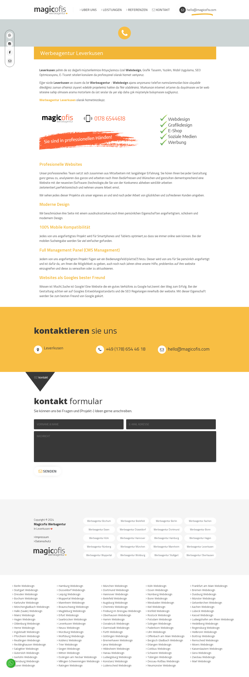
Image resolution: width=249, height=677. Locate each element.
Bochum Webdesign (26, 598)
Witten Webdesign (69, 653)
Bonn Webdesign (157, 598)
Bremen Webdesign (203, 590)
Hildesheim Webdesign (116, 648)
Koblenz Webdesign (70, 640)
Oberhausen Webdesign (117, 615)
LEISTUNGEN (112, 9)
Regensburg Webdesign (206, 627)
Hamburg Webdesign (71, 586)
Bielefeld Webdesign (115, 598)
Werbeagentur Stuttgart (166, 555)
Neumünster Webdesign (161, 665)
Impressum (42, 537)
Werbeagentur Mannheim (166, 546)
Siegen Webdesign (69, 648)
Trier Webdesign (68, 644)
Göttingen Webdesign (115, 636)
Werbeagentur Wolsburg (132, 555)
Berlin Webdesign (24, 586)
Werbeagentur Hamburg (166, 538)
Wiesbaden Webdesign (160, 602)
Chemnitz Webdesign (115, 607)
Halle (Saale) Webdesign (28, 611)
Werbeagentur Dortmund (166, 529)
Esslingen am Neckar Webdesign (78, 657)
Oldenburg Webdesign (27, 623)
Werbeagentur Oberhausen (200, 555)
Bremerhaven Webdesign (118, 640)
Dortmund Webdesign (116, 590)
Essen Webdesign (157, 590)
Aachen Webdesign (203, 607)
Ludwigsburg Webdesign (117, 657)
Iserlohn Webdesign (25, 657)
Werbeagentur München (132, 546)
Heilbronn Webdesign (204, 632)
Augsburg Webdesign (115, 602)
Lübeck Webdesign (203, 611)
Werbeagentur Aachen (200, 521)
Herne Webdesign (24, 627)
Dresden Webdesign (26, 594)
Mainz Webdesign (24, 615)
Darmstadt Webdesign (116, 627)
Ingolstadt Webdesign (27, 632)
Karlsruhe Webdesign (26, 602)
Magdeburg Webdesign (72, 611)
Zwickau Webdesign (203, 657)
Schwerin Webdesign (159, 653)
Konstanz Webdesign (115, 661)
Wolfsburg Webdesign (71, 636)
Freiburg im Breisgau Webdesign (122, 611)
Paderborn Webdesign (160, 627)
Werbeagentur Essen (99, 529)
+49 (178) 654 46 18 (125, 349)
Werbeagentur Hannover (132, 538)
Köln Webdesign (156, 586)
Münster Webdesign (203, 598)
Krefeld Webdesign (158, 611)
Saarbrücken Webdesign (73, 619)
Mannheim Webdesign (72, 602)
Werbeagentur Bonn (200, 529)
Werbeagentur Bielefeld (133, 521)
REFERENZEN (137, 9)
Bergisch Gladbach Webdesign (165, 640)
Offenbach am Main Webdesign (165, 636)
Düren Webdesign (24, 665)
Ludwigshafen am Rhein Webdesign (213, 619)
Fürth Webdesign (113, 632)
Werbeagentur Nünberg (99, 546)
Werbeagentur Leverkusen (57, 100)
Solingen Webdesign (159, 623)
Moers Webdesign (202, 644)
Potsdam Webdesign (159, 619)
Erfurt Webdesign (69, 615)
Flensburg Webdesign (26, 661)
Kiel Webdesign (156, 607)
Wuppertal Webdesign (71, 598)
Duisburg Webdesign (204, 594)
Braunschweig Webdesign (74, 607)
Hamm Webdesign (114, 619)
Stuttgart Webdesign (26, 590)
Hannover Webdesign (115, 594)
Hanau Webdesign (113, 653)
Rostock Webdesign (159, 615)
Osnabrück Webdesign (116, 623)
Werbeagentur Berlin (166, 521)
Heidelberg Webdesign (205, 623)
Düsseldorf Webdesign (72, 590)
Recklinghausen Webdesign (30, 644)
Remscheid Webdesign (205, 640)
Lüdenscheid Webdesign (117, 665)
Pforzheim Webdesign (27, 636)
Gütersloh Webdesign (26, 653)
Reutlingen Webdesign (27, 640)
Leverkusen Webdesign (72, 623)
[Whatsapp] (10, 35)
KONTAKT (162, 9)
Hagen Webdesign (24, 619)
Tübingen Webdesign (159, 657)
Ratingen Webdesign (71, 665)
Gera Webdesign (201, 653)
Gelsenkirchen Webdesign (207, 602)
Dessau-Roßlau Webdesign (163, 661)
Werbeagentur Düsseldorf (133, 529)
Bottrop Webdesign (203, 636)
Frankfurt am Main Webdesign (209, 586)
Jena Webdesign (112, 644)
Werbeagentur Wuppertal (99, 555)
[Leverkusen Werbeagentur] (51, 14)
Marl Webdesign (201, 661)
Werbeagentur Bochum (99, 521)
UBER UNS (89, 9)
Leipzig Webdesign (69, 594)
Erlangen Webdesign (159, 644)
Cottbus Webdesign (158, 648)
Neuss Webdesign (69, 627)
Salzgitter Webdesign (26, 648)
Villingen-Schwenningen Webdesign (79, 661)
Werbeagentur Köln (99, 538)
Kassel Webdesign (202, 615)
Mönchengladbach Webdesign (31, 607)
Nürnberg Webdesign (159, 594)
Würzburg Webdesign (71, 632)
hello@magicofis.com (201, 9)
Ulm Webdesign (156, 632)
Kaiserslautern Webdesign (207, 648)
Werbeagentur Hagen (200, 538)
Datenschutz (43, 541)
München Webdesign (115, 586)
